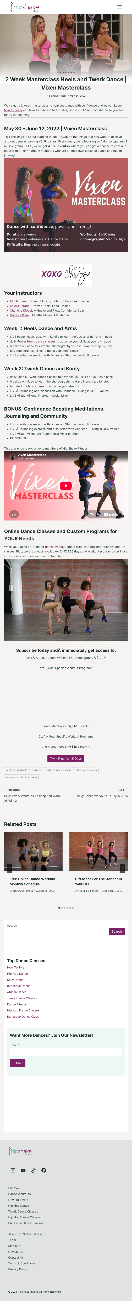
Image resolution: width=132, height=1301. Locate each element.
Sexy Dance (15, 980)
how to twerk (13, 110)
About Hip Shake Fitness (25, 1234)
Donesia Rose (19, 315)
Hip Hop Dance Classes (23, 1010)
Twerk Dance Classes (22, 998)
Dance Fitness (17, 1004)
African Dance (16, 992)
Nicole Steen (19, 301)
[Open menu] (119, 7)
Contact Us (16, 1257)
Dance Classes (66, 72)
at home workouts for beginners (24, 770)
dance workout (55, 547)
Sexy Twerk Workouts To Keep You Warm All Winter (32, 795)
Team (12, 1240)
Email (15, 1045)
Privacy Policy (17, 1269)
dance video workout (59, 770)
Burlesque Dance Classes (25, 1223)
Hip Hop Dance (17, 973)
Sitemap (14, 1188)
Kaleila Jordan (20, 306)
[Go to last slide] (9, 868)
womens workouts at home (21, 777)
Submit (18, 1063)
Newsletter (15, 1251)
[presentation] (33, 851)
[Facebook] (43, 1170)
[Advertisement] (66, 700)
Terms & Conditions (21, 1263)
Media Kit (14, 1246)
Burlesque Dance (18, 986)
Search (12, 925)
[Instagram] (13, 1170)
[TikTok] (33, 1170)
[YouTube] (23, 1170)
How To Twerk (17, 967)
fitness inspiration (86, 770)
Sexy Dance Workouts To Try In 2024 (102, 793)
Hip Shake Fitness (57, 95)
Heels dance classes (41, 341)
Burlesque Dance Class (23, 1016)
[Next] (122, 868)
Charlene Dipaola (22, 310)
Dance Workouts (19, 1194)
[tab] (59, 908)
